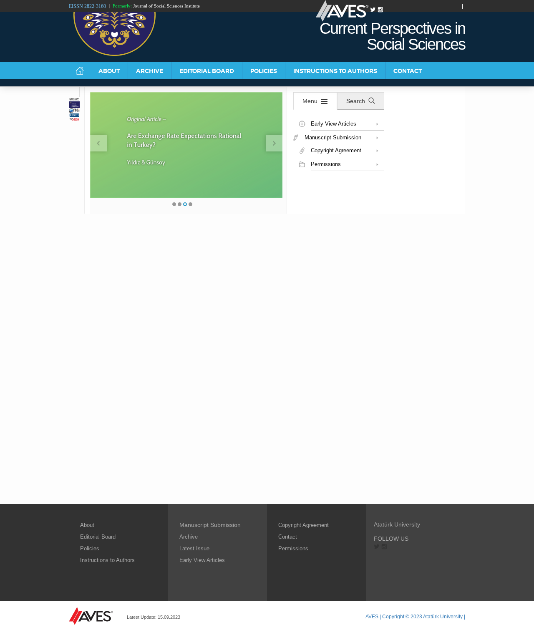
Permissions (293, 548)
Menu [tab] (309, 101)
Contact (287, 537)
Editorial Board (98, 537)
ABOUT (109, 71)
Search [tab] (355, 101)
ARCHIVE (149, 71)
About (87, 525)
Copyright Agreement (303, 525)
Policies (89, 548)
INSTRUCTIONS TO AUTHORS (335, 71)
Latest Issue (194, 548)
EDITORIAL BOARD (206, 71)
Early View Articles (202, 560)
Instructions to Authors (107, 560)
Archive (188, 537)
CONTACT (407, 71)
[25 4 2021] (74, 92)
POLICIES (263, 71)
